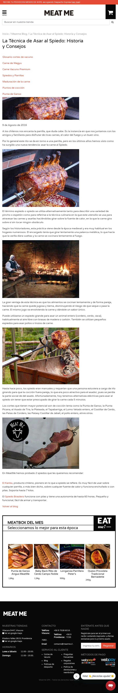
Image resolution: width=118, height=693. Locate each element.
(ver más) (76, 2)
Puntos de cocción (13, 87)
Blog (46, 661)
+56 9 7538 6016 (62, 630)
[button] (4, 13)
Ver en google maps (13, 633)
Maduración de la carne (16, 81)
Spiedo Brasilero (14, 496)
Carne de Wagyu (12, 63)
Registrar (108, 645)
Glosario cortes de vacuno (17, 57)
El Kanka (7, 483)
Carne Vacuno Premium (16, 69)
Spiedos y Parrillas (13, 75)
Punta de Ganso (11, 94)
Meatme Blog (19, 33)
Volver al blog (10, 506)
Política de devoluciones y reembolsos (70, 670)
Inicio (5, 33)
